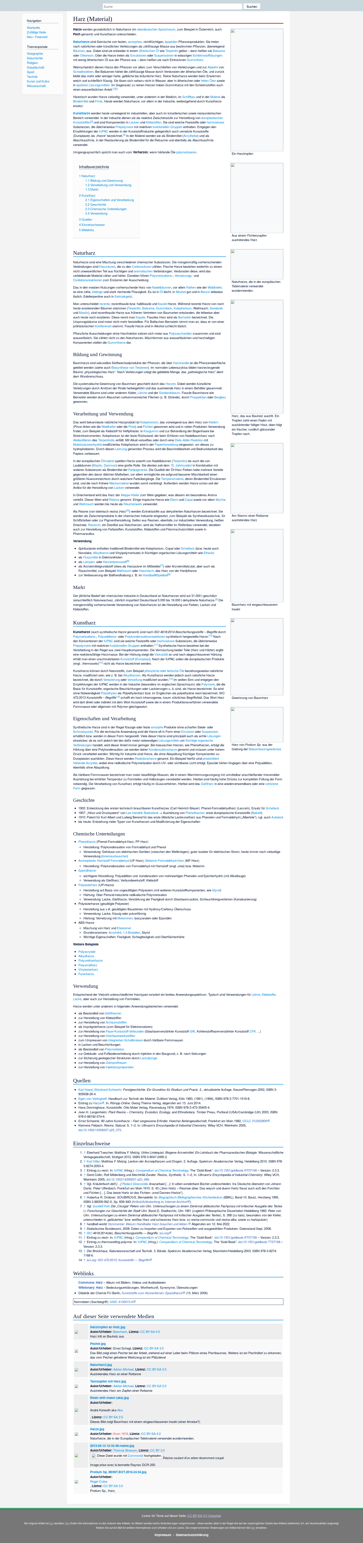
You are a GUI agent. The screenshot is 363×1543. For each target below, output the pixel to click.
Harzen (171, 383)
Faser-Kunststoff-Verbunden (125, 1031)
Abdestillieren (82, 440)
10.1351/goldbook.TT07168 (261, 1241)
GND (113, 1301)
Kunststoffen (81, 122)
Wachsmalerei (119, 483)
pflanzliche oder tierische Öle (164, 670)
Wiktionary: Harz (90, 1287)
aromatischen (143, 271)
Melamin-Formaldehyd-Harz (164, 860)
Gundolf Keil (101, 1206)
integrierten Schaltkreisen (125, 1040)
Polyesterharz (87, 885)
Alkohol (181, 291)
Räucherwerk (133, 504)
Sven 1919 (120, 1433)
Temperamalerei (172, 478)
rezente (104, 303)
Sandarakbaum (169, 392)
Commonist (135, 1455)
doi (80, 1130)
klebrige (97, 291)
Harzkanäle (181, 363)
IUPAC (103, 131)
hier (51, 1523)
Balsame (219, 50)
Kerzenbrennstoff (115, 561)
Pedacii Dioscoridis (135, 1183)
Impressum (163, 1534)
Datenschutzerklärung (192, 1534)
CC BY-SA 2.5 (113, 1417)
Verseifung (135, 679)
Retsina (114, 499)
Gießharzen (113, 1013)
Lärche (142, 392)
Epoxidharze (87, 870)
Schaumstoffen (116, 1022)
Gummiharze (117, 342)
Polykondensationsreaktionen (145, 636)
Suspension (210, 731)
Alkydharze (101, 552)
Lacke (77, 999)
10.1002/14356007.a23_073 (102, 1130)
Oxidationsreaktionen (87, 280)
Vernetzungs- (184, 275)
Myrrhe (221, 499)
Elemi (174, 499)
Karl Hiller (93, 1161)
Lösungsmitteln (99, 85)
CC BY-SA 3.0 (154, 1348)
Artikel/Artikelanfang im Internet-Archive (160, 1201)
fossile (162, 303)
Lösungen (214, 736)
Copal (189, 499)
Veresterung (111, 679)
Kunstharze (81, 113)
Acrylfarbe (190, 135)
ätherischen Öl (149, 50)
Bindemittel (80, 101)
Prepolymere (124, 127)
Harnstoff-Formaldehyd (113, 860)
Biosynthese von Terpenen (129, 367)
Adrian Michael (123, 1369)
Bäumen (79, 50)
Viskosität (161, 654)
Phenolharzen (194, 812)
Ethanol (209, 552)
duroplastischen (212, 117)
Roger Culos (98, 1481)
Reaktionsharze (146, 758)
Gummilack (164, 308)
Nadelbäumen (161, 287)
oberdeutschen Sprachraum (156, 29)
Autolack (277, 817)
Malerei (215, 96)
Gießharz (207, 783)
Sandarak (216, 308)
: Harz (90, 1282)
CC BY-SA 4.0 (150, 1331)
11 (156, 644)
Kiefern (191, 287)
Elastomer (124, 928)
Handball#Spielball (155, 575)
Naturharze (81, 41)
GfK (192, 1031)
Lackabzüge (148, 1058)
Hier (67, 1523)
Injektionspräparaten (120, 1067)
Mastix (83, 312)
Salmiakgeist (123, 296)
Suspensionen (164, 55)
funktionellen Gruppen (167, 127)
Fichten (148, 426)
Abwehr (213, 67)
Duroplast (142, 659)
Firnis (99, 101)
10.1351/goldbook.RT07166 (238, 1170)
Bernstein (184, 317)
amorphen (135, 41)
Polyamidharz (87, 965)
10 (210, 635)
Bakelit (256, 812)
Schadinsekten (83, 71)
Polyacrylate (86, 951)
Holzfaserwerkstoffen (120, 1035)
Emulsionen (138, 55)
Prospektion (198, 397)
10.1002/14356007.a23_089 (130, 1179)
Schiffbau (188, 96)
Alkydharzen (131, 675)
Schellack (188, 548)
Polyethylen (109, 693)
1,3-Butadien (131, 932)
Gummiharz (195, 59)
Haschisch (146, 570)
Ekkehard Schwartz (107, 1089)
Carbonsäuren (141, 266)
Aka (120, 1410)
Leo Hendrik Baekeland (142, 812)
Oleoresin (86, 55)
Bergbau (220, 397)
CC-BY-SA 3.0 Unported (204, 1515)
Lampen (88, 561)
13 (171, 678)
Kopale (140, 317)
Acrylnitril (115, 932)
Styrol (216, 890)
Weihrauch (86, 504)
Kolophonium (183, 308)
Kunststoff (127, 659)
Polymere (208, 684)
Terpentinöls (106, 440)
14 (118, 696)
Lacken (134, 122)
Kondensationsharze (163, 749)
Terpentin (171, 50)
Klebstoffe (268, 994)
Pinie (131, 426)
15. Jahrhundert (181, 465)
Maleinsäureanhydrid (87, 444)
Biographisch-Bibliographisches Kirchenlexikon (190, 1197)
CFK (253, 1031)
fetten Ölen (208, 80)
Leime (256, 994)
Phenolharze (87, 841)
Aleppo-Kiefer (130, 495)
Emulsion (187, 731)
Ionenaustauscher (114, 856)
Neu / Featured (37, 36)
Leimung (121, 449)
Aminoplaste (86, 860)
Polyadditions (107, 636)
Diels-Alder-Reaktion (189, 440)
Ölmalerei (107, 461)
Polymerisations (161, 275)
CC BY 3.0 (157, 1450)
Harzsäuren (107, 266)
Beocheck (120, 1331)
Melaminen (125, 918)
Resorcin (94, 524)
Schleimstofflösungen (207, 55)
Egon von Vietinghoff (92, 1098)
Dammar (110, 465)
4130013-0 (125, 1301)
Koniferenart (103, 326)
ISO (89, 1233)
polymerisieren (186, 152)
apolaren (82, 85)
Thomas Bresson (125, 1450)
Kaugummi (150, 431)
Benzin (205, 291)
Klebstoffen (153, 122)
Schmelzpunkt (83, 731)
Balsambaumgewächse (265, 749)
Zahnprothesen (116, 1062)
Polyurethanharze (90, 960)
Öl (161, 291)
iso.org (164, 1233)
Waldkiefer (215, 287)
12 (101, 662)
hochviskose (215, 122)
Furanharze (86, 974)
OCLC (246, 1121)
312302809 (259, 1121)
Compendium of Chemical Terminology (161, 1170)
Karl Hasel (85, 1089)
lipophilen (171, 41)
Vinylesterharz (88, 969)
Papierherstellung (166, 444)
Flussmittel (90, 557)
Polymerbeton (114, 1049)
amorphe (157, 727)
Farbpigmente (137, 469)
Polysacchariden (180, 333)
